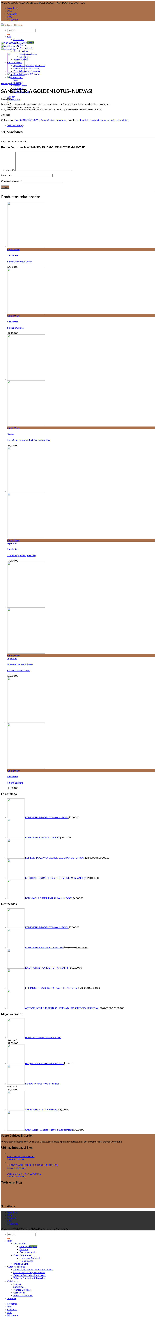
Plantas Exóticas (20, 85)
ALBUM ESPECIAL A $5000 (20, 664)
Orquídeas (57, 1200)
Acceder (11, 97)
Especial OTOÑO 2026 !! (27, 119)
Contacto (12, 13)
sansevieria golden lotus (116, 119)
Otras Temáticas (20, 51)
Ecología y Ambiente (28, 54)
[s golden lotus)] (10, 46)
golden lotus (83, 119)
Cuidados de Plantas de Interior (67, 1190)
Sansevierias (47, 119)
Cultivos (23, 45)
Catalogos (12, 1281)
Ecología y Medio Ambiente (122, 1195)
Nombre (6, 175)
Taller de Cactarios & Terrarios (26, 74)
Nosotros (12, 8)
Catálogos (23, 1190)
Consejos (23, 42)
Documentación (26, 48)
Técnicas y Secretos (106, 1199)
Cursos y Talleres (59, 1194)
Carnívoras (19, 1292)
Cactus (16, 80)
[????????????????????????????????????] (12, 43)
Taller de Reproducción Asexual (26, 71)
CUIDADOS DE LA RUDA (20, 1156)
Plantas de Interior (23, 1295)
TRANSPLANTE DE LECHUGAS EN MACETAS (32, 1164)
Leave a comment (16, 1159)
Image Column (20, 1263)
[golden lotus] (8, 48)
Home (4, 83)
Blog (9, 10)
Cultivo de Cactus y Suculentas (26, 68)
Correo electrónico (12, 181)
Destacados (18, 39)
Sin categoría (67, 1200)
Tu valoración (8, 169)
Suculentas (15, 83)
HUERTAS (47, 1200)
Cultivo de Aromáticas (106, 1190)
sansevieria (97, 119)
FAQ (9, 16)
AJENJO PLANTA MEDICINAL (24, 1173)
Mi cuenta (12, 19)
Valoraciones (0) (15, 125)
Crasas (38, 1189)
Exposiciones (25, 57)
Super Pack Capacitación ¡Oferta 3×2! (29, 65)
